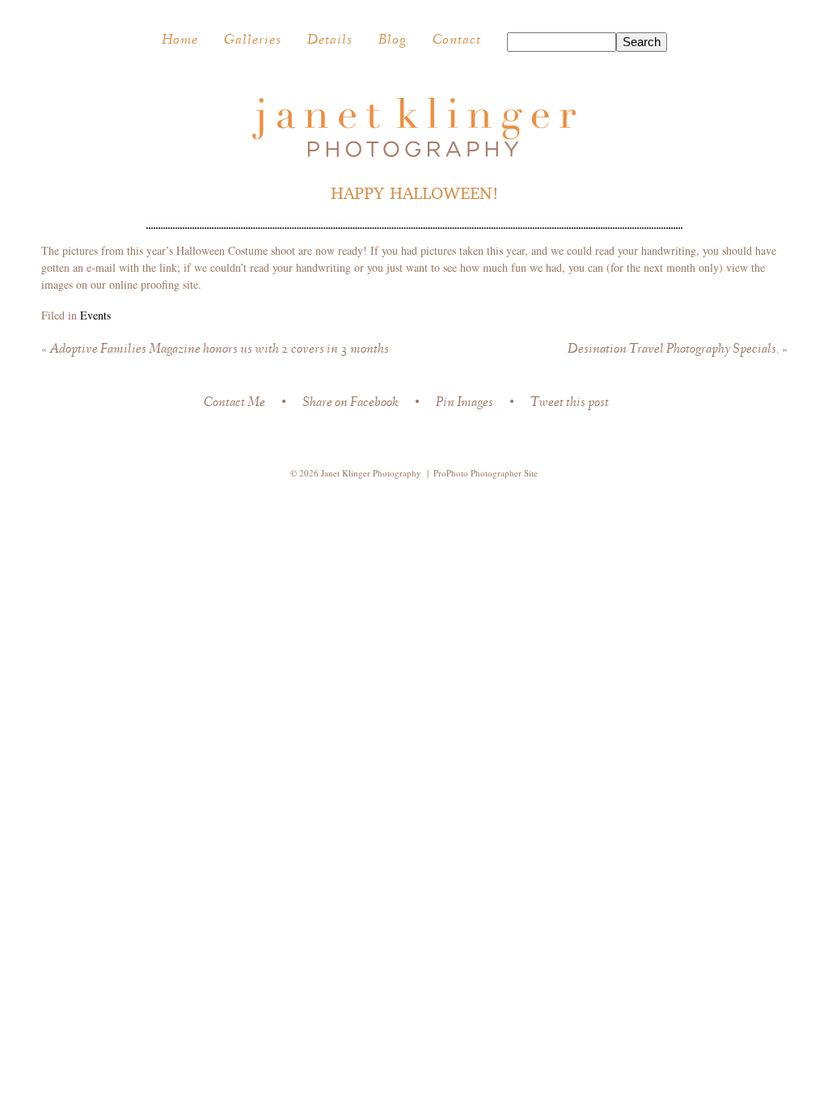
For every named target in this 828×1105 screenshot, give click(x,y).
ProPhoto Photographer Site (485, 473)
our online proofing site (144, 284)
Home (180, 41)
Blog (392, 41)
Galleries (252, 41)
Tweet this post (569, 404)
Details (330, 41)
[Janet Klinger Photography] (414, 152)
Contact (457, 41)
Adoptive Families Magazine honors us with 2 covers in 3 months (215, 350)
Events (95, 315)
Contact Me (234, 404)
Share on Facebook (350, 404)
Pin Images (464, 404)
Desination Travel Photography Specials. (678, 350)
